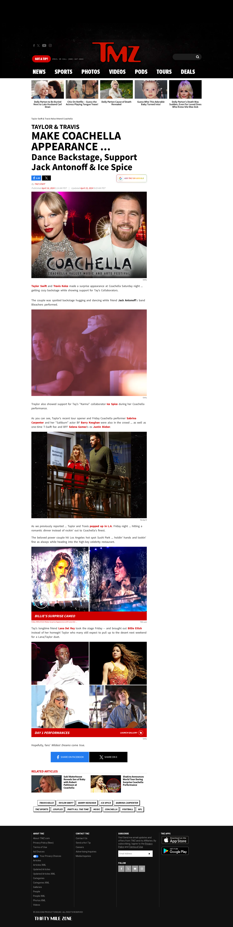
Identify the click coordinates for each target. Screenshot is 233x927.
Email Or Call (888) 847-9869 (67, 59)
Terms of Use (40, 847)
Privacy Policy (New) (43, 842)
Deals (188, 72)
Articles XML (39, 865)
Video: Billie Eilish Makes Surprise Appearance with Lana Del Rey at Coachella (54, 622)
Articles (37, 860)
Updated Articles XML (44, 874)
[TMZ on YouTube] (135, 869)
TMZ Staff (39, 183)
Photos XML (39, 900)
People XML (39, 896)
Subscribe (149, 854)
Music (96, 809)
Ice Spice (106, 802)
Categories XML (41, 882)
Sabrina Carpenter (127, 802)
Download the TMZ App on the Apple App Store (175, 840)
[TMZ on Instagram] (50, 45)
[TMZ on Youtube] (44, 45)
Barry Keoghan (87, 802)
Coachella (111, 809)
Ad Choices (39, 851)
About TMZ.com (41, 838)
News (39, 72)
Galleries (37, 887)
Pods (141, 72)
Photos (90, 72)
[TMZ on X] (39, 45)
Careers (80, 847)
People (36, 891)
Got (41, 59)
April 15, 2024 (87, 188)
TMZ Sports (41, 809)
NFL (140, 809)
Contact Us (81, 838)
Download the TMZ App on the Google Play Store (175, 851)
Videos (117, 72)
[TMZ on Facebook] (34, 45)
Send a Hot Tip (83, 842)
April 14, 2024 (48, 188)
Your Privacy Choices (50, 856)
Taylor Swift (65, 802)
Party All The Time (77, 809)
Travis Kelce (46, 802)
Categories (38, 878)
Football (127, 809)
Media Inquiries (83, 856)
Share (72, 756)
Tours (164, 72)
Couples (57, 809)
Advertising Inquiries (86, 851)
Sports (63, 72)
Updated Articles (41, 869)
